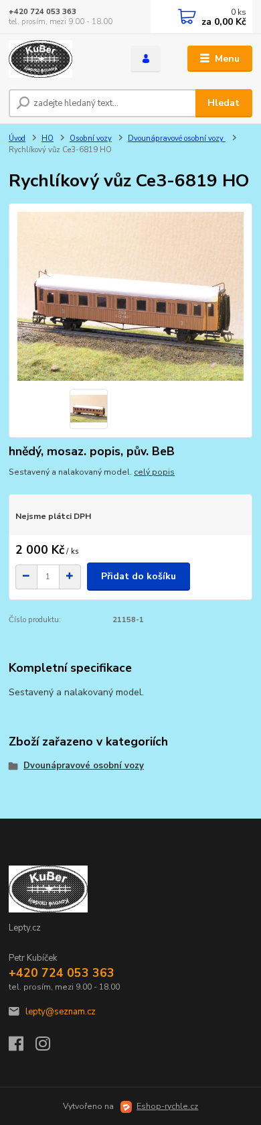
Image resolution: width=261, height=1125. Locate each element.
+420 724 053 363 (42, 12)
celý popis (154, 472)
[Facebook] (22, 1047)
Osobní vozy (91, 138)
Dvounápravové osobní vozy (177, 138)
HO (47, 138)
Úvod (17, 138)
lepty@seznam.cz (60, 1012)
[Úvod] (59, 59)
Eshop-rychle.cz (167, 1106)
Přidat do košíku (138, 576)
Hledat (223, 103)
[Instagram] (48, 1047)
